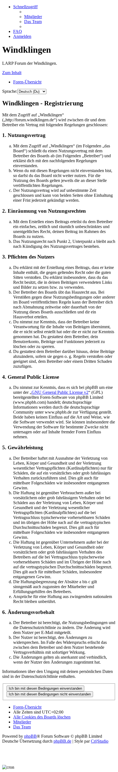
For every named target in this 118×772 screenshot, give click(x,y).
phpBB (30, 736)
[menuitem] (33, 16)
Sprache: (9, 91)
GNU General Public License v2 (60, 392)
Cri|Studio (99, 741)
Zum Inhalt (11, 72)
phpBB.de (62, 741)
